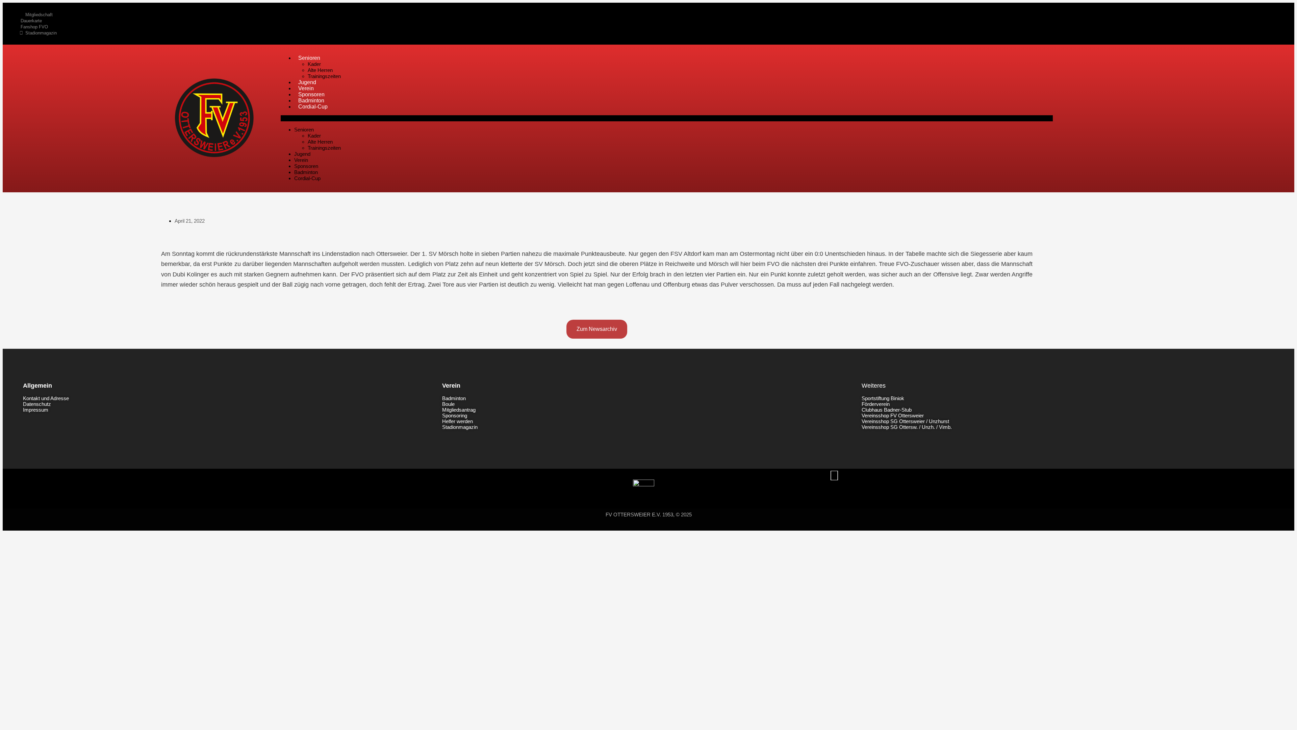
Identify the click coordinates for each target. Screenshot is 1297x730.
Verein (306, 88)
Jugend (307, 82)
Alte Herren (320, 70)
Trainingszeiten (324, 76)
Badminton (311, 100)
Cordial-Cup (313, 107)
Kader (314, 64)
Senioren (309, 58)
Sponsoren (311, 94)
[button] (667, 118)
